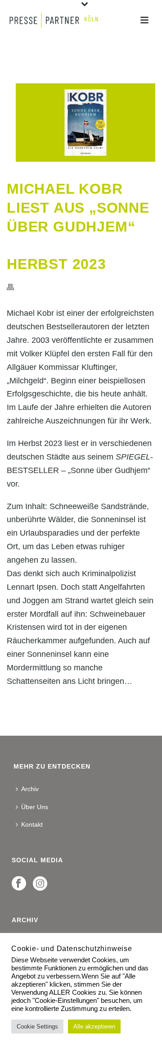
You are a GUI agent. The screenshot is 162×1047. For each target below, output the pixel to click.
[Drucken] (15, 286)
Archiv (30, 788)
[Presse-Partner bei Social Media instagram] (40, 884)
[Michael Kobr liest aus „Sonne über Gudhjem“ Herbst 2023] (81, 122)
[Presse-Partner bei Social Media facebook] (19, 884)
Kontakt (32, 824)
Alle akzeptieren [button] (94, 1026)
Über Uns (34, 806)
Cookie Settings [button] (37, 1026)
